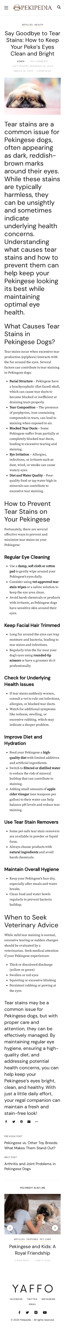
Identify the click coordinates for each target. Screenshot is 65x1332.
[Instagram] (36, 1312)
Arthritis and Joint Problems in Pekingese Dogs (30, 1166)
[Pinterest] (21, 1121)
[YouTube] (45, 1312)
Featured (32, 1239)
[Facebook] (6, 1121)
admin (20, 61)
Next (55, 1228)
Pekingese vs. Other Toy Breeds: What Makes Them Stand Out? (31, 1145)
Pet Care (45, 1239)
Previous (10, 1228)
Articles (27, 24)
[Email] (29, 1121)
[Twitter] (13, 1121)
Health (38, 24)
